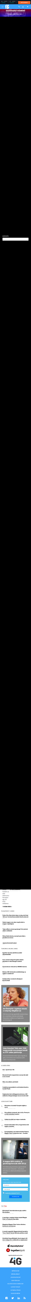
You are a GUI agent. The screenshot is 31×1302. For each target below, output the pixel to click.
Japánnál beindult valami (9, 943)
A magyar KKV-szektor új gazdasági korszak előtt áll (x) (14, 1162)
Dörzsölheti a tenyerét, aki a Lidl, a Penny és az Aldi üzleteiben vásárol (17, 1113)
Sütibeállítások (15, 1290)
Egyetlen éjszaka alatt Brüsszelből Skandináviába (12, 953)
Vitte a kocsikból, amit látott (10, 1082)
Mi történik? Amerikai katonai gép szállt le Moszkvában (14, 1211)
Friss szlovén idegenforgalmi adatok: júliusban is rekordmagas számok (13, 960)
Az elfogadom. (12, 1193)
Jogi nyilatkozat (15, 1277)
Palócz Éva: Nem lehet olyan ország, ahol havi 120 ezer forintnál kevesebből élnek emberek (15, 916)
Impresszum (15, 1271)
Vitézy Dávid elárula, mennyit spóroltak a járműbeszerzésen (13, 936)
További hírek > (7, 906)
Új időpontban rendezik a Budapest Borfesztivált (12, 979)
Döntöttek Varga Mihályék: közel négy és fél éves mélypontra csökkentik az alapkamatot (15, 1239)
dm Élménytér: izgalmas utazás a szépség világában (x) (15, 1010)
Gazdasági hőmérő (15, 11)
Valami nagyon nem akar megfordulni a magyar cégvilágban (13, 923)
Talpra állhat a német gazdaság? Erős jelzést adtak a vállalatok (15, 929)
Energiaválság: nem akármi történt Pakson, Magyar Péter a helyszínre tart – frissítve (17, 1132)
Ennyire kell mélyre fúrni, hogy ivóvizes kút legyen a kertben (17, 1125)
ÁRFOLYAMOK (24, 2)
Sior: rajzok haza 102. (8, 1069)
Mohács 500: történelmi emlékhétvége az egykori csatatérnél (14, 972)
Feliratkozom (15, 1196)
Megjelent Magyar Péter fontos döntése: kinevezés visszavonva (14, 1225)
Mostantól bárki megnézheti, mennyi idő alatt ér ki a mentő (15, 1075)
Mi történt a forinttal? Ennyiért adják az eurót (16, 1106)
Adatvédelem (15, 1280)
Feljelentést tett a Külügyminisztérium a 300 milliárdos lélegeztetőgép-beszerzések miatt (15, 1094)
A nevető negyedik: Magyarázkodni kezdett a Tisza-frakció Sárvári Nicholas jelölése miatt (15, 1232)
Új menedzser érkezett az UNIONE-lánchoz (14, 966)
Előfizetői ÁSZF (15, 1287)
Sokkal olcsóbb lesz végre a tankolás (15, 1119)
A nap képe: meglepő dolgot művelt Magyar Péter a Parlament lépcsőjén (14, 1218)
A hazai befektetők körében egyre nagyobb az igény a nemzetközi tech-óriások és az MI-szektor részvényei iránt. (15, 1057)
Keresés (5, 236)
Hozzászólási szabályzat (15, 1283)
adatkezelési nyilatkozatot (11, 1193)
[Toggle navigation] (2, 7)
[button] (23, 6)
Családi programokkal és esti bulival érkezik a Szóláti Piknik (15, 1088)
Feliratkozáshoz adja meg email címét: (12, 1182)
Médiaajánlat (15, 1274)
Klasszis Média (15, 1293)
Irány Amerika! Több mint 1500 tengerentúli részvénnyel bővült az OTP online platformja (15, 1050)
